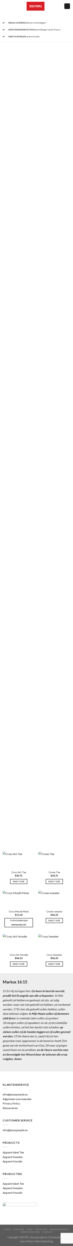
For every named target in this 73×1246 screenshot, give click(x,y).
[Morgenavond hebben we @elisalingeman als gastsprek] (36, 427)
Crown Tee (54, 872)
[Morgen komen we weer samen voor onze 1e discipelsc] (36, 71)
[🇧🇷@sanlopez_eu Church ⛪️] (36, 625)
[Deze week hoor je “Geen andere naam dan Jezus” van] (36, 823)
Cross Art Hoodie (19, 954)
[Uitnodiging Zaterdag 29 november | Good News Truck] (36, 189)
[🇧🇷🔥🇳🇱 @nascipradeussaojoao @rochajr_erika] (36, 704)
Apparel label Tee (13, 1152)
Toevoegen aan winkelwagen (19, 922)
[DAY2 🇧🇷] (36, 743)
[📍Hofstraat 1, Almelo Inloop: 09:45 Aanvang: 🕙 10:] (36, 348)
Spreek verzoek (30, 1232)
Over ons (18, 1229)
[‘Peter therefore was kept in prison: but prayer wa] (36, 467)
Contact (47, 1232)
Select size (19, 881)
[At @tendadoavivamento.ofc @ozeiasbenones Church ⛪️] (36, 585)
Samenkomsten (59, 1229)
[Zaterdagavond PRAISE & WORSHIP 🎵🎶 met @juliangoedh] (36, 506)
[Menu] (5, 6)
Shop (30, 1229)
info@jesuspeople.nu (15, 1094)
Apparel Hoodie (12, 1161)
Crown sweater (54, 911)
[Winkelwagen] (67, 6)
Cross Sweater (54, 954)
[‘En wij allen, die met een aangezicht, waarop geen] (36, 546)
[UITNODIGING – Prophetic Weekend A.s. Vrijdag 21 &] (36, 229)
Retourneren (10, 1108)
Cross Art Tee (18, 872)
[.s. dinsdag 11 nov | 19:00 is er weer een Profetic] (36, 269)
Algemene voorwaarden (17, 1099)
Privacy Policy (11, 1103)
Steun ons (41, 1229)
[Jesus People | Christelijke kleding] (35, 6)
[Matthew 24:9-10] (36, 664)
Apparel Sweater (13, 1157)
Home (7, 1229)
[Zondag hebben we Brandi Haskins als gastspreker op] (36, 308)
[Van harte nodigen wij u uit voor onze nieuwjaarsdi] (36, 110)
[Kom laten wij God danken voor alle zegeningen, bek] (36, 150)
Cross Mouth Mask (19, 911)
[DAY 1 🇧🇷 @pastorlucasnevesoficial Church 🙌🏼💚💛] (36, 783)
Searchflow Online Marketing (36, 1241)
